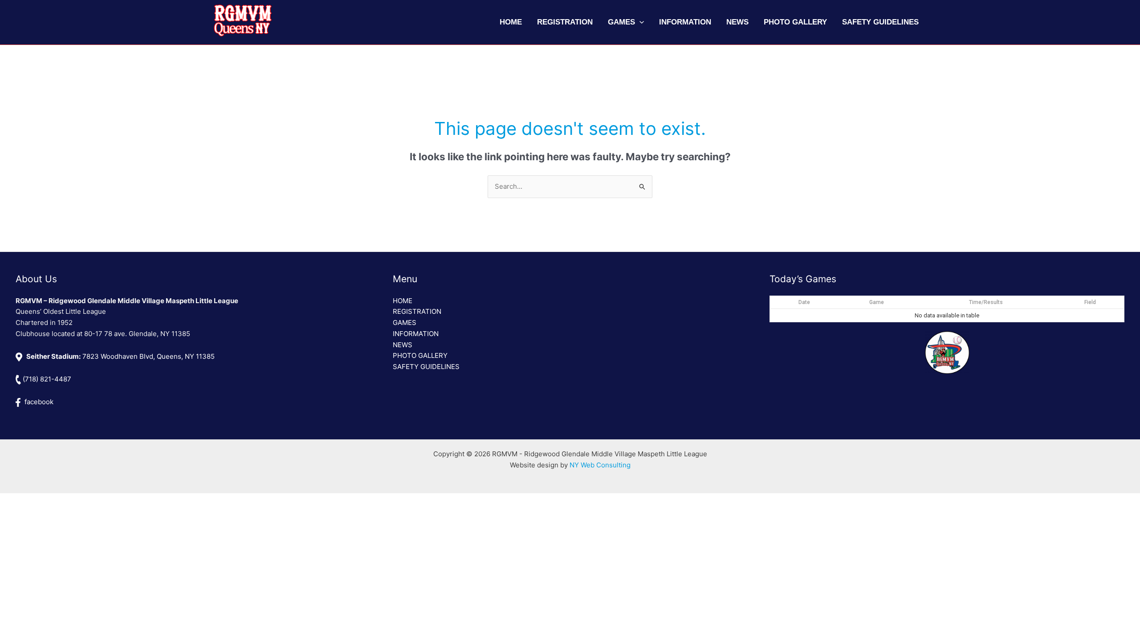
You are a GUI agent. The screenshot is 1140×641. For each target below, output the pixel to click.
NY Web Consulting (600, 465)
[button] (639, 22)
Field (1090, 302)
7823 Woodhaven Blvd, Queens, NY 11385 (120, 356)
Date (804, 302)
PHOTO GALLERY (420, 355)
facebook (38, 402)
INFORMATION (416, 333)
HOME (402, 300)
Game (876, 302)
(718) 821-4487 (46, 379)
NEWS (402, 345)
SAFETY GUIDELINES (426, 366)
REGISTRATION (417, 311)
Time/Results (986, 302)
